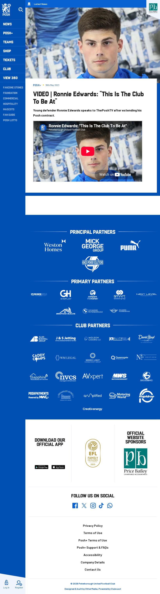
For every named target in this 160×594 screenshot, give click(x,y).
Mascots (8, 109)
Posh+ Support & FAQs (92, 547)
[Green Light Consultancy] (92, 358)
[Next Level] (146, 295)
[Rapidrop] (146, 395)
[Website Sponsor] (153, 8)
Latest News (40, 4)
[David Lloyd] (146, 339)
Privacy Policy (93, 525)
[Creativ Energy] (92, 409)
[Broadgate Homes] (65, 395)
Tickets (9, 59)
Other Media (91, 588)
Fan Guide (9, 115)
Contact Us (93, 569)
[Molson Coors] (92, 339)
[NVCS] (65, 377)
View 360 (10, 77)
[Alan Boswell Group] (38, 339)
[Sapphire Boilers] (38, 376)
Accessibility (93, 555)
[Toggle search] (21, 10)
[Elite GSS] (119, 339)
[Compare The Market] (92, 295)
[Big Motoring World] (119, 395)
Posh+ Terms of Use (92, 540)
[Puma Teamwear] (130, 245)
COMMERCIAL (10, 98)
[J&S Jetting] (65, 339)
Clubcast (116, 588)
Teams (8, 41)
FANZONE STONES (13, 87)
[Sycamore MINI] (119, 311)
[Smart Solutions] (119, 295)
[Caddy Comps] (38, 358)
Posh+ (8, 32)
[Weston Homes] (55, 245)
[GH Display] (65, 295)
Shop (7, 50)
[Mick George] (92, 245)
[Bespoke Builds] (65, 311)
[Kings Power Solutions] (92, 264)
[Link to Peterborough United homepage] (8, 10)
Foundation (10, 93)
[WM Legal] (65, 358)
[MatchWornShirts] (119, 376)
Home (29, 4)
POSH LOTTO (10, 120)
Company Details (93, 562)
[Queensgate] (119, 358)
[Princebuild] (38, 295)
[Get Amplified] (92, 395)
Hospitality (10, 104)
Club (7, 68)
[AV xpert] (92, 376)
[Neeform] (146, 358)
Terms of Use (92, 533)
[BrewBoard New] (146, 376)
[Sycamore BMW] (92, 311)
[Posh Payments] (38, 395)
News (7, 23)
